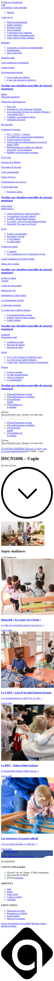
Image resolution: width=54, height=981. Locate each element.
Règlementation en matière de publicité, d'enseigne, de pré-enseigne (25, 148)
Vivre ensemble (14, 30)
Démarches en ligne (16, 911)
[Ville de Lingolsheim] (11, 2)
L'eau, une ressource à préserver (21, 80)
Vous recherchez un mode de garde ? (23, 213)
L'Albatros (12, 251)
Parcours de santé (15, 347)
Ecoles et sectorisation (17, 234)
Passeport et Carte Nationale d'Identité (24, 109)
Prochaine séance (15, 192)
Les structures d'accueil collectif (21, 216)
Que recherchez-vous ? (22, 414)
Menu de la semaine (16, 918)
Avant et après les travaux (18, 139)
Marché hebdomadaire (17, 22)
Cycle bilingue (13, 239)
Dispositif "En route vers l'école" (22, 224)
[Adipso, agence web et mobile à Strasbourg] (27, 978)
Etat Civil (11, 106)
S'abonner (18, 878)
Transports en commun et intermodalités (25, 47)
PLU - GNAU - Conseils (18, 134)
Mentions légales (8, 926)
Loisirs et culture (8, 278)
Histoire (10, 12)
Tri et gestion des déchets (18, 77)
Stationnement (13, 50)
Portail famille (13, 916)
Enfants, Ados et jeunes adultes (21, 317)
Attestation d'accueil (16, 119)
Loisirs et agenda (14, 372)
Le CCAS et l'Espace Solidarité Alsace (24, 357)
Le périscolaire (13, 241)
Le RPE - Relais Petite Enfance (21, 219)
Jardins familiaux (14, 25)
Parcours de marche (16, 345)
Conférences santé (15, 342)
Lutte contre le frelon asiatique (20, 38)
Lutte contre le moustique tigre (21, 35)
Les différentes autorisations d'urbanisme (25, 137)
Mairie (4, 94)
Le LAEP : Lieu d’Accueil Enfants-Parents (26, 221)
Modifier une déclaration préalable (22, 152)
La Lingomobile (14, 380)
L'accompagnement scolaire (19, 315)
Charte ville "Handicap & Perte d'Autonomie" (28, 362)
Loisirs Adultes (14, 320)
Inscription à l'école (15, 236)
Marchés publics (39, 923)
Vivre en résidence (15, 377)
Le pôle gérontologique (17, 375)
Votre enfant (6, 206)
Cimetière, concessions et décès (21, 117)
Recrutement (13, 923)
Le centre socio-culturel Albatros (21, 360)
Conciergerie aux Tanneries (19, 32)
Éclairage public (14, 27)
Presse (4, 923)
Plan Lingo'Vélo (14, 53)
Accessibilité (25, 923)
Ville (3, 5)
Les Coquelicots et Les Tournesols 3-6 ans (26, 254)
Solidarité (5, 334)
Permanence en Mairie (17, 913)
